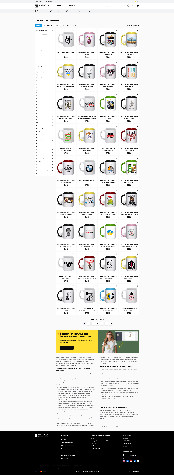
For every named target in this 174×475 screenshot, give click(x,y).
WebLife (137, 471)
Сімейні (38, 162)
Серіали (38, 153)
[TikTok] (138, 461)
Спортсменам (40, 156)
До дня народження (42, 84)
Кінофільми (39, 105)
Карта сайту (65, 458)
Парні (38, 132)
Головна (37, 16)
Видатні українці (41, 66)
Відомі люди (40, 75)
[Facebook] (127, 461)
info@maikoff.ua (127, 451)
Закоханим (39, 93)
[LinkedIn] (134, 461)
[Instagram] (124, 461)
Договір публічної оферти (69, 455)
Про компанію (65, 439)
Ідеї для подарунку (55, 11)
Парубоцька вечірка (42, 135)
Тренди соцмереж (41, 168)
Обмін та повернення (67, 445)
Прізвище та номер (42, 144)
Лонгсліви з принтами (79, 465)
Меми (38, 108)
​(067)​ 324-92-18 (127, 446)
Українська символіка (42, 171)
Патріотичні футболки (77, 468)
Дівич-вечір (39, 90)
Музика (38, 117)
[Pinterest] (131, 461)
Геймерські (39, 81)
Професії (39, 141)
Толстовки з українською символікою (61, 468)
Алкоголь (39, 54)
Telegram (134, 455)
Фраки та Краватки (42, 174)
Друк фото (39, 87)
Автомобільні (40, 51)
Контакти (64, 449)
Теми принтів (41, 11)
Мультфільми (40, 120)
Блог (62, 452)
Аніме (38, 57)
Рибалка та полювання (43, 147)
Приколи (38, 138)
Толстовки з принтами (55, 465)
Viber (126, 455)
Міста (38, 123)
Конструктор (71, 11)
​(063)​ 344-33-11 (127, 443)
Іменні (38, 48)
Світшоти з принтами (67, 465)
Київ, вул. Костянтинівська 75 (99, 441)
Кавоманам (39, 99)
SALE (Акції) (39, 42)
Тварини (38, 165)
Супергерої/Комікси (42, 159)
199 (110, 324)
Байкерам (39, 60)
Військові (39, 78)
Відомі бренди (40, 72)
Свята (38, 150)
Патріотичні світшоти (46, 468)
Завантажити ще (96, 319)
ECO (37, 39)
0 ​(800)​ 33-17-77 (39, 1)
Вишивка (38, 69)
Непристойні (40, 129)
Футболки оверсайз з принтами (92, 468)
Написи (38, 126)
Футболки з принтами (43, 465)
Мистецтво (39, 111)
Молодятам (39, 114)
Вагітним (38, 63)
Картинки (39, 102)
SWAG (38, 45)
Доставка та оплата (67, 442)
